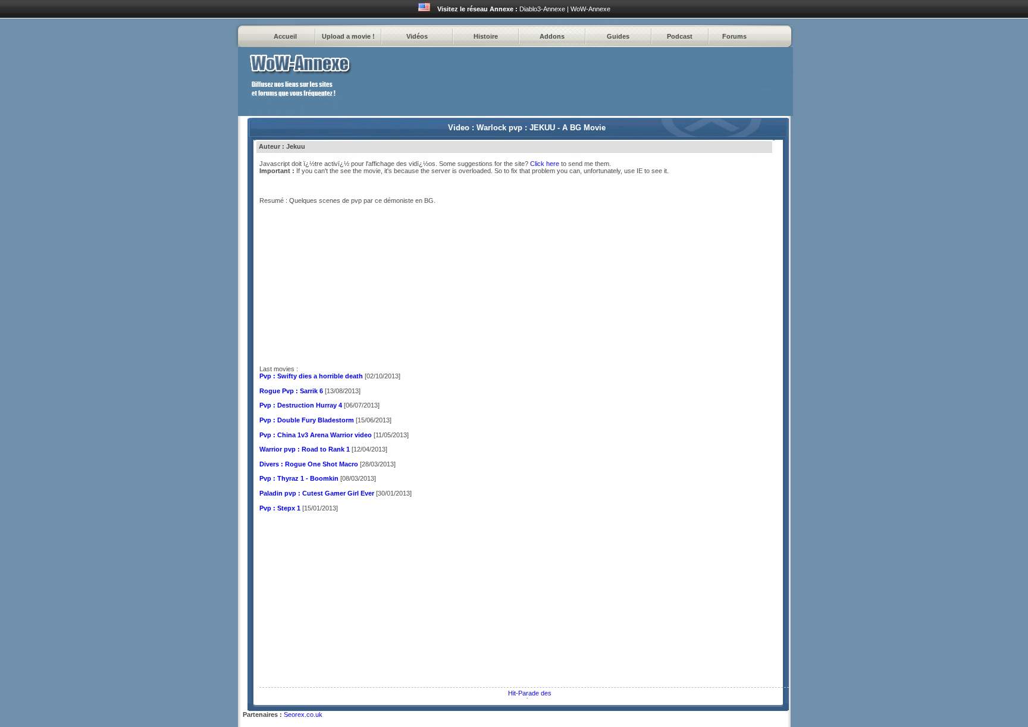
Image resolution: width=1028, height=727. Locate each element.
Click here (544, 163)
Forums (734, 36)
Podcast (679, 36)
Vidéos (417, 36)
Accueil (285, 36)
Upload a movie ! (348, 36)
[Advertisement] (359, 602)
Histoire (486, 36)
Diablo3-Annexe (542, 8)
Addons (552, 36)
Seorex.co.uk (303, 714)
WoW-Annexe (590, 8)
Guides (618, 36)
